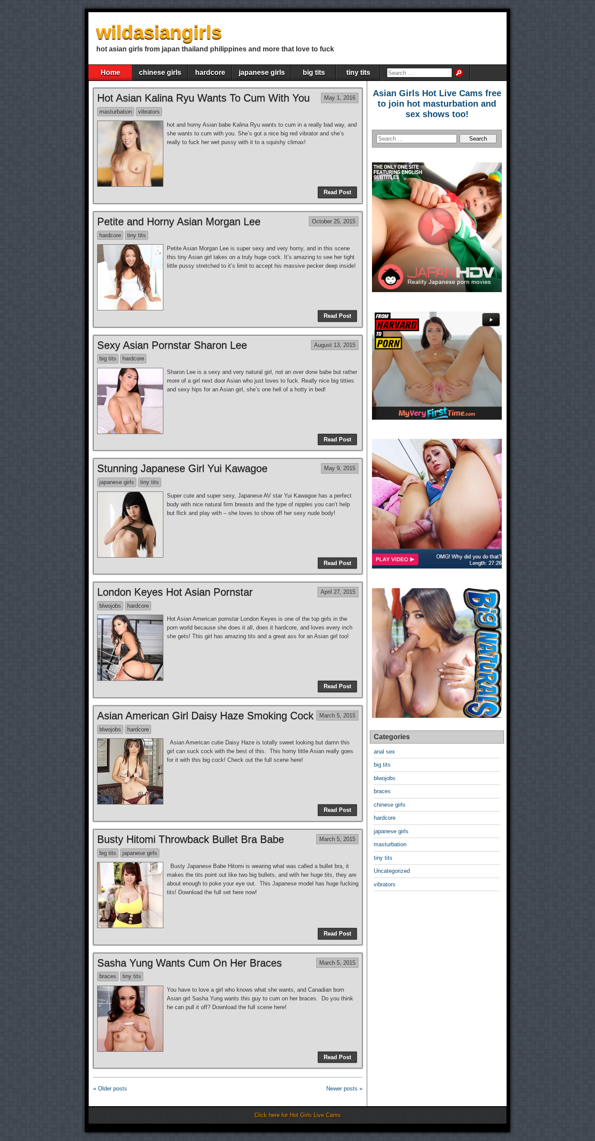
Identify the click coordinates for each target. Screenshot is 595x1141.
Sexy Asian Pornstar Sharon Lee (172, 345)
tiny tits (358, 72)
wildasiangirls (159, 32)
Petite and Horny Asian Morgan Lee (178, 221)
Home (110, 72)
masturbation (115, 111)
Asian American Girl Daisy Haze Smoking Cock (205, 715)
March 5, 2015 (337, 715)
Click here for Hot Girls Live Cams (297, 1115)
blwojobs (110, 605)
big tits (314, 72)
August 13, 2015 (334, 345)
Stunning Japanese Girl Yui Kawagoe (182, 468)
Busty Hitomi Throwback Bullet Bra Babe (190, 839)
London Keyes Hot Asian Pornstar (175, 592)
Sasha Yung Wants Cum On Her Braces (189, 963)
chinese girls (160, 72)
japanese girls (262, 72)
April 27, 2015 (338, 592)
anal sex (384, 751)
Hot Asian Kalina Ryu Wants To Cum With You (203, 98)
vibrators (149, 111)
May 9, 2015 (339, 468)
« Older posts (110, 1088)
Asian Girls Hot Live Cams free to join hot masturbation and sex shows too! (437, 103)
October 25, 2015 (333, 221)
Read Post (337, 192)
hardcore (210, 72)
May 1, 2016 (339, 97)
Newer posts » (344, 1088)
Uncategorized (392, 871)
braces (107, 976)
